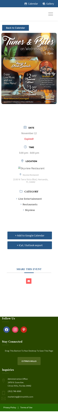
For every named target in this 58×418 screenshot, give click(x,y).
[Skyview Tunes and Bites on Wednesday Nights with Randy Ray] (29, 66)
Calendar (33, 3)
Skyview (30, 210)
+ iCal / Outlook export (30, 245)
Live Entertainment (30, 198)
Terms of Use (26, 407)
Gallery (50, 3)
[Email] (28, 281)
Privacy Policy (9, 407)
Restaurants (30, 204)
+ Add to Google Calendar (29, 235)
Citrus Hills (29, 361)
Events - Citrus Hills (16, 26)
